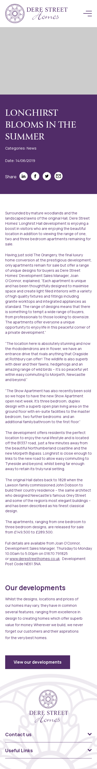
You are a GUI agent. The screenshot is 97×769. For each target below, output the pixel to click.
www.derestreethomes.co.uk (35, 558)
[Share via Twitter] (47, 176)
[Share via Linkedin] (23, 176)
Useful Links (19, 750)
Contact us (18, 734)
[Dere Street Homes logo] (36, 13)
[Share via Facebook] (35, 176)
